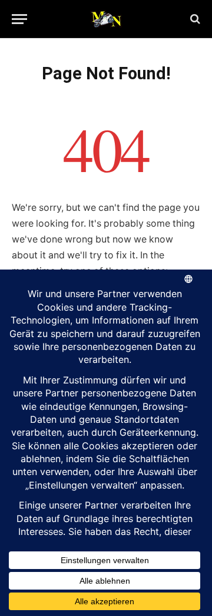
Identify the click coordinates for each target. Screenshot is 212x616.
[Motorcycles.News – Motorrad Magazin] (106, 18)
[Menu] (19, 19)
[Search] (194, 19)
